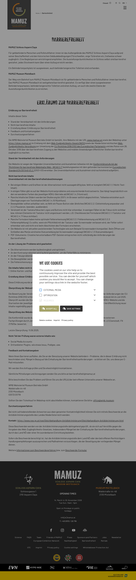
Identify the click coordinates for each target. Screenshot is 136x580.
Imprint (57, 320)
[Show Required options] (94, 300)
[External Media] (40, 290)
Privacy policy (67, 320)
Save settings (73, 308)
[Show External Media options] (94, 290)
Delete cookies (45, 320)
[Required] (40, 300)
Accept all (51, 308)
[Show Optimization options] (94, 295)
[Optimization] (40, 295)
